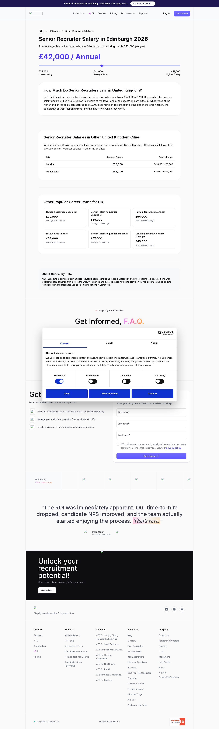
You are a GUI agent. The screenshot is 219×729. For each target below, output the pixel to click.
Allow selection (109, 393)
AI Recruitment (72, 635)
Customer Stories (136, 683)
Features (102, 13)
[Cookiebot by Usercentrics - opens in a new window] (160, 333)
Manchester (52, 171)
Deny (66, 393)
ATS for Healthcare (105, 664)
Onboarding (40, 646)
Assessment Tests (74, 646)
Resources (126, 13)
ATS (36, 640)
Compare (132, 678)
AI (93, 13)
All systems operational (47, 721)
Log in (166, 13)
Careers (163, 646)
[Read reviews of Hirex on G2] (160, 721)
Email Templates (135, 646)
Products (77, 13)
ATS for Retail (103, 669)
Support (143, 13)
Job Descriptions (136, 657)
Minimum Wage (135, 694)
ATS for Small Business (107, 644)
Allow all (152, 393)
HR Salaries (54, 31)
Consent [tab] (64, 343)
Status (162, 667)
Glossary (132, 640)
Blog (130, 635)
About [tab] (154, 342)
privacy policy (173, 448)
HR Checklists (134, 651)
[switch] (92, 381)
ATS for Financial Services (109, 649)
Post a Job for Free (137, 705)
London (50, 164)
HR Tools (69, 640)
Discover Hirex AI (142, 3)
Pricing (113, 13)
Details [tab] (109, 342)
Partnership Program (169, 640)
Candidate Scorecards (76, 651)
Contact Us (164, 635)
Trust (161, 651)
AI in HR (131, 699)
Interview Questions (137, 662)
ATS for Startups (104, 680)
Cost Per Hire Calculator (139, 673)
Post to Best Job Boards (77, 657)
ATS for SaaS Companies (108, 674)
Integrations (164, 657)
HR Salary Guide (135, 689)
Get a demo (182, 13)
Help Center (165, 662)
